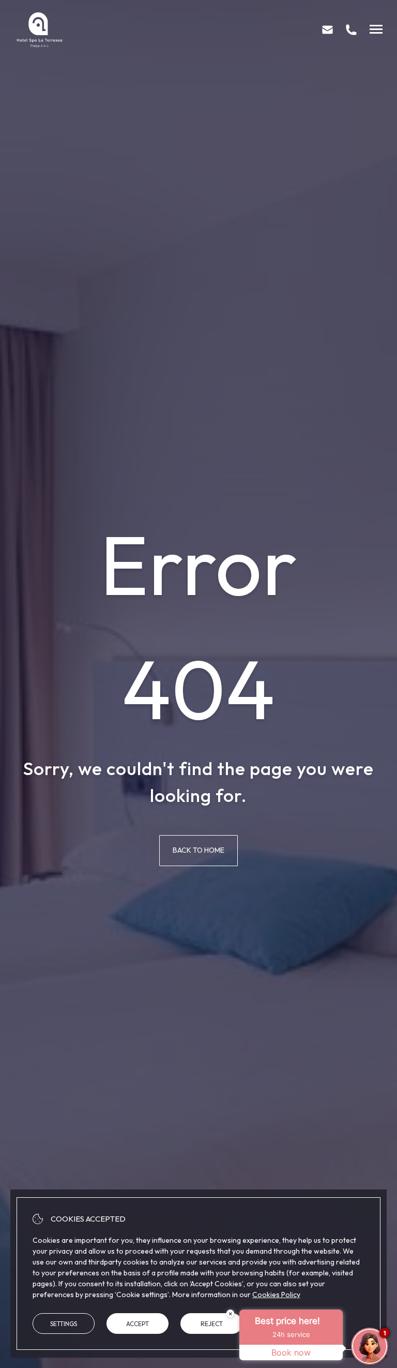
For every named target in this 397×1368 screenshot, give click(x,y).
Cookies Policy (276, 1294)
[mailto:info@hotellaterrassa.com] (327, 29)
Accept (137, 1324)
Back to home (198, 850)
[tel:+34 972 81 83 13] (351, 29)
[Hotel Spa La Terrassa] (39, 29)
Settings (63, 1324)
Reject (212, 1324)
